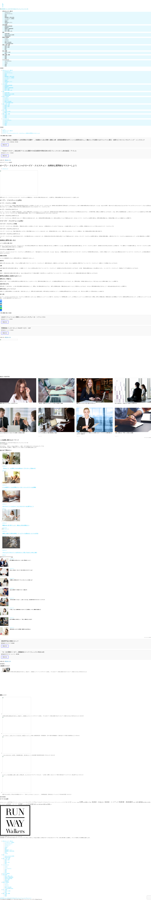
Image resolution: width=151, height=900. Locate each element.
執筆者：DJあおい (98, 802)
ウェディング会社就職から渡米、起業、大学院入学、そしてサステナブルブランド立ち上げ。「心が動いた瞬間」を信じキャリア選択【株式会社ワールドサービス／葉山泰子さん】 (42, 774)
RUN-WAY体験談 (6, 873)
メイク (64, 802)
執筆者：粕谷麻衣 (126, 802)
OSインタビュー (4, 802)
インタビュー (19, 802)
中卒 (72, 802)
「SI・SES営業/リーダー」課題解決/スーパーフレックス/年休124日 (22, 652)
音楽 (6, 65)
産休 (6, 48)
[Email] (75, 304)
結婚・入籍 (7, 45)
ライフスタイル (5, 59)
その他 (6, 23)
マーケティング (59, 802)
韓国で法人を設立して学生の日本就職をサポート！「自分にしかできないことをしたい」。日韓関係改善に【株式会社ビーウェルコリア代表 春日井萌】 (36, 794)
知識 (27, 804)
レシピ (68, 802)
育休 (6, 49)
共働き (6, 21)
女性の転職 (4, 24)
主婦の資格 (7, 33)
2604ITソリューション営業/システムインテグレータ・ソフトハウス (23, 317)
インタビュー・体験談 (9, 18)
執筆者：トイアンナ (112, 802)
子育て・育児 (7, 52)
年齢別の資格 (7, 36)
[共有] (75, 310)
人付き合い (74, 802)
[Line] (75, 308)
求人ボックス (8, 160)
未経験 (20, 804)
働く (91, 802)
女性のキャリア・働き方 (7, 11)
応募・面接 (7, 29)
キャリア (24, 802)
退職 (6, 55)
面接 (48, 804)
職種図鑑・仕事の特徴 (9, 17)
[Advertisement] (35, 365)
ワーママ (6, 19)
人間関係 (78, 802)
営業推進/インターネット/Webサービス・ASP (16, 328)
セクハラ (6, 41)
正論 (23, 804)
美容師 (37, 804)
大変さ (134, 802)
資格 (3, 32)
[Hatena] (75, 306)
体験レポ (87, 802)
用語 (6, 870)
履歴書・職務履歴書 (9, 28)
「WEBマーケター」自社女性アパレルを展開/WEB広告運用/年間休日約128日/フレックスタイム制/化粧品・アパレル (39, 151)
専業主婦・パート (8, 22)
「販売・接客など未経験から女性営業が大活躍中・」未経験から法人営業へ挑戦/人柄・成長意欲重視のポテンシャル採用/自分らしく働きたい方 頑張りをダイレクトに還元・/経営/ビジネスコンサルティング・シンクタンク (73, 140)
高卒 (51, 804)
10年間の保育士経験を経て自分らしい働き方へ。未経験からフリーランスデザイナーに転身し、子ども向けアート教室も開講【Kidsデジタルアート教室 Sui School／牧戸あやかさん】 (48, 671)
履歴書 (141, 802)
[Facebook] (75, 301)
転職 (44, 804)
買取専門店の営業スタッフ (10, 641)
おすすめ (10, 802)
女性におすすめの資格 (9, 34)
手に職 (5, 804)
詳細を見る (5, 144)
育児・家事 (4, 50)
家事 (6, 53)
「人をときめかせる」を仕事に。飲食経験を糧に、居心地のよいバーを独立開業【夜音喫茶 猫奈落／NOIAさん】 (28, 755)
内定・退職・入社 (8, 31)
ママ (55, 802)
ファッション (51, 802)
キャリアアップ (29, 802)
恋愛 (6, 64)
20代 (1, 802)
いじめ (6, 38)
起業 (6, 14)
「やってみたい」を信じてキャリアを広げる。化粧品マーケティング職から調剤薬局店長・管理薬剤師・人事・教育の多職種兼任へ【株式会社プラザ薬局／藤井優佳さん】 (41, 735)
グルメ (6, 62)
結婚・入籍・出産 (6, 44)
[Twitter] (75, 302)
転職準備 (6, 27)
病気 (25, 804)
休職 (6, 57)
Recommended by (146, 437)
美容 (35, 804)
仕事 (81, 802)
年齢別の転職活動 (8, 26)
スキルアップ (7, 12)
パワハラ (6, 39)
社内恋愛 (30, 804)
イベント (15, 802)
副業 (6, 16)
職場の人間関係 (5, 37)
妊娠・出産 (7, 47)
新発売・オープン (12, 804)
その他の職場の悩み (9, 43)
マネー (6, 63)
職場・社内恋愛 (8, 42)
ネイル (46, 802)
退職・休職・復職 (6, 54)
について (15, 898)
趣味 (42, 804)
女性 (137, 802)
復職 (6, 58)
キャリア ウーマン (9, 13)
